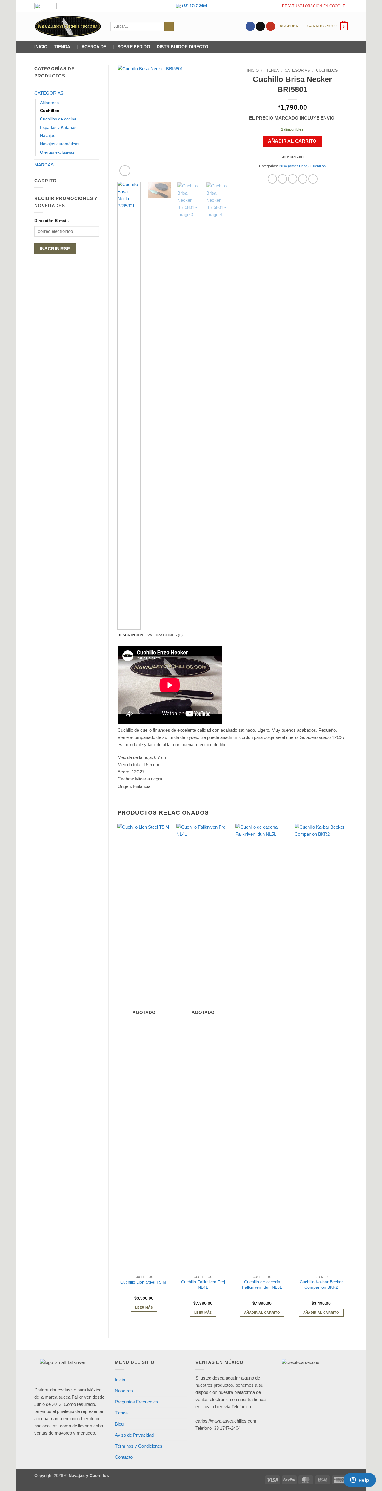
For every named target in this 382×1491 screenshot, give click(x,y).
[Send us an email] (260, 26)
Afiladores (49, 102)
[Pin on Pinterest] (302, 179)
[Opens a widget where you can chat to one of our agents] (359, 1480)
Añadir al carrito (292, 141)
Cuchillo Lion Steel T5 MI (143, 1282)
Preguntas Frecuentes (136, 1401)
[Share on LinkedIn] (313, 179)
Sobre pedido (134, 47)
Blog (119, 1423)
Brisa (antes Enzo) (294, 166)
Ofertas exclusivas (57, 152)
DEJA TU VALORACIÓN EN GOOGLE (313, 6)
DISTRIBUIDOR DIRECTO (182, 47)
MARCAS (44, 164)
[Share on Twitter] (282, 179)
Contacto (124, 1457)
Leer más (144, 1307)
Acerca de (93, 47)
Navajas (47, 135)
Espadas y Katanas (58, 127)
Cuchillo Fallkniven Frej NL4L (203, 1285)
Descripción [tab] (131, 635)
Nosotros (124, 1390)
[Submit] (169, 26)
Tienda (62, 47)
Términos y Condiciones (138, 1446)
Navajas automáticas (59, 144)
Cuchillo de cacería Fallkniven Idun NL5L (262, 1285)
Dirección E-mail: (51, 221)
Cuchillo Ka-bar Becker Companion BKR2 (321, 1285)
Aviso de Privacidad (134, 1434)
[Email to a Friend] (292, 179)
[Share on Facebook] (272, 179)
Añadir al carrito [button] (262, 1312)
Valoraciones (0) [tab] (165, 635)
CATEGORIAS (49, 93)
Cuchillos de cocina (58, 119)
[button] (289, 26)
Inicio (41, 47)
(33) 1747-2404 (194, 5)
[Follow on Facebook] (250, 26)
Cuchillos (49, 111)
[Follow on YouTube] (270, 26)
